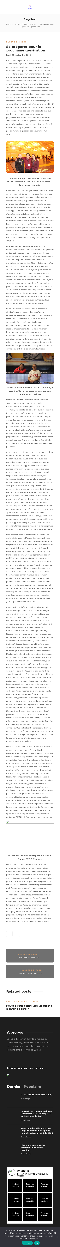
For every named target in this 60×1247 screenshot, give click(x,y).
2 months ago (26, 1137)
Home (8, 24)
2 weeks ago (25, 1099)
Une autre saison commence (30, 973)
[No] (56, 1237)
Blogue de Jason (30, 24)
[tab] (14, 1087)
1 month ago (25, 1120)
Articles (17, 24)
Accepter (27, 1243)
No (37, 1243)
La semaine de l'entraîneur (28, 957)
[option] (30, 1004)
